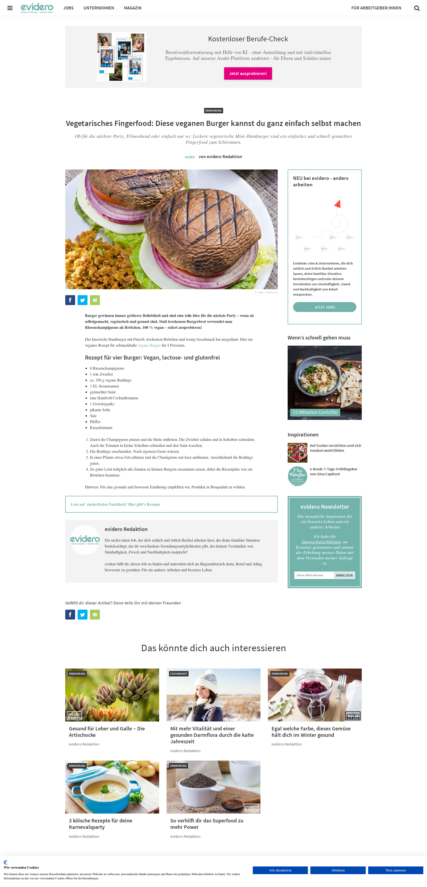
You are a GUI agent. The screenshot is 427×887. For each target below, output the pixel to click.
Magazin (133, 8)
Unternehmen (99, 8)
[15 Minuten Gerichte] (325, 418)
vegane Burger (149, 345)
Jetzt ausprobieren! (248, 73)
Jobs (68, 8)
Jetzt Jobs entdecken (325, 308)
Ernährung (213, 110)
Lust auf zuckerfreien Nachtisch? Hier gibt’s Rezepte (115, 504)
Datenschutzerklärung (321, 542)
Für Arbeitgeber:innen (376, 8)
